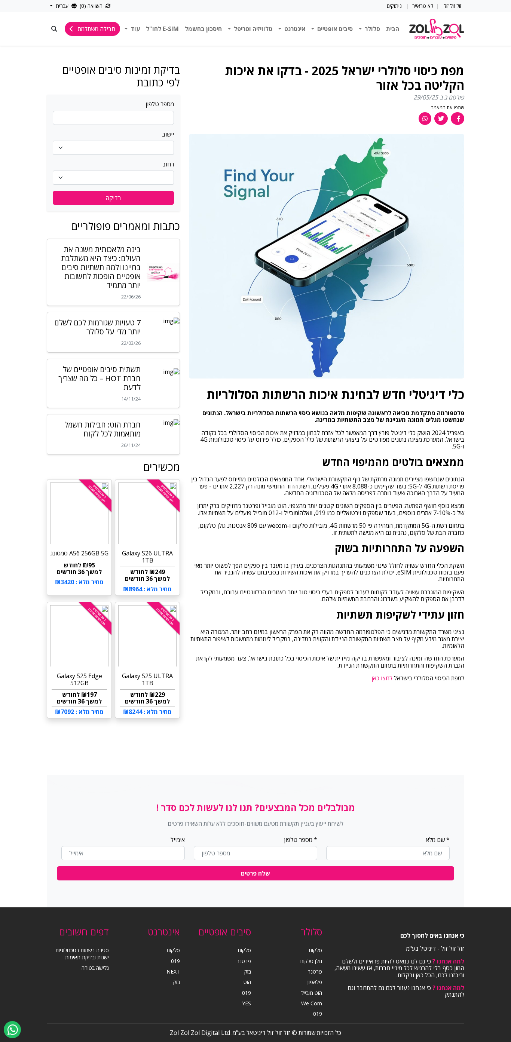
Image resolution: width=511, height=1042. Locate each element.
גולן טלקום (311, 961)
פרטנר (315, 971)
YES (246, 1003)
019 (317, 1013)
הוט (247, 982)
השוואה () (92, 5)
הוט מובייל (311, 992)
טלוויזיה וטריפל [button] (252, 29)
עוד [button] (134, 29)
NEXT (173, 971)
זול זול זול (451, 5)
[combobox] (113, 148)
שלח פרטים (255, 873)
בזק (247, 971)
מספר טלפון (160, 104)
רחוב (168, 164)
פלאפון (314, 982)
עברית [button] (62, 5)
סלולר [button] (371, 29)
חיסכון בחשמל (203, 29)
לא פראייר (422, 6)
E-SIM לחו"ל (162, 29)
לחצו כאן (381, 678)
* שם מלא (438, 839)
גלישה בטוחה (95, 967)
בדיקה (113, 198)
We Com (311, 1003)
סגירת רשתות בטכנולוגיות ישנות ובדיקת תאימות (82, 953)
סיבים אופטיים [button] (334, 29)
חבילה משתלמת (95, 29)
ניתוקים (394, 5)
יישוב (168, 134)
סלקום (315, 950)
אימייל (178, 839)
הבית (392, 29)
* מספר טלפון (300, 839)
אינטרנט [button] (294, 29)
